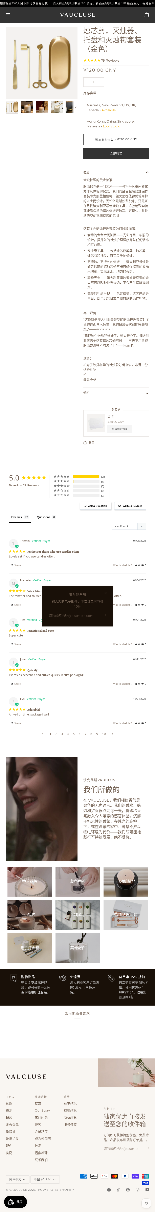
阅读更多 (89, 379)
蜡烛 (9, 1117)
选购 (9, 1103)
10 (104, 734)
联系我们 (41, 1160)
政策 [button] (67, 1097)
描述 (86, 172)
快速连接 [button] (41, 1097)
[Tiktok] (118, 1190)
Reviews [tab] (16, 517)
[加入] (103, 615)
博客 (38, 1125)
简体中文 (15, 1179)
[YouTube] (147, 1190)
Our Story (42, 1110)
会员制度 (41, 1132)
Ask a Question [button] (97, 506)
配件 (9, 1146)
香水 (9, 1110)
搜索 (38, 1103)
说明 (86, 392)
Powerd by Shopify (56, 1189)
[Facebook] (109, 1190)
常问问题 (41, 1117)
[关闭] (107, 593)
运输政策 (70, 1103)
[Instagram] (137, 1190)
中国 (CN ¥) (43, 1179)
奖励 (9, 1153)
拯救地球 (41, 1153)
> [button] (113, 734)
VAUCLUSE (18, 1189)
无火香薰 (12, 1125)
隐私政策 (70, 1117)
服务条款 (70, 1125)
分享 (92, 442)
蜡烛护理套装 (37, 992)
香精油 (11, 1132)
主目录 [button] (10, 1097)
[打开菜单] (12, 15)
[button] (137, 565)
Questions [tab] (43, 517)
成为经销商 (43, 1139)
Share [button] (17, 565)
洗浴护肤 (12, 1139)
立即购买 (116, 153)
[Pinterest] (128, 1190)
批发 (38, 1146)
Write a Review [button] (132, 506)
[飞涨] (13, 91)
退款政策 (70, 1110)
